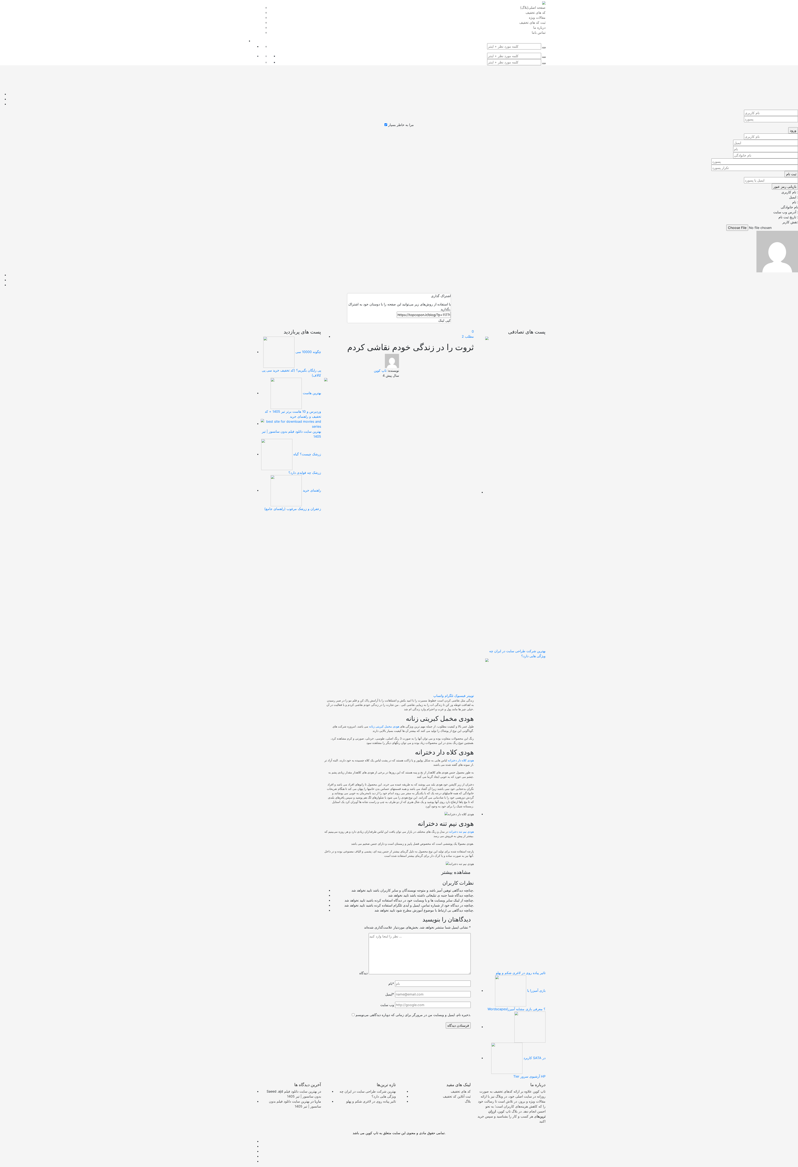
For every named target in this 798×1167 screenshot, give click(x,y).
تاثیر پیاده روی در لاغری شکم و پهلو (371, 1101)
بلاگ (468, 1101)
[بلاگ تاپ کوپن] (544, 2)
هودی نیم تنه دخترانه (461, 831)
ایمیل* (389, 994)
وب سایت (387, 1005)
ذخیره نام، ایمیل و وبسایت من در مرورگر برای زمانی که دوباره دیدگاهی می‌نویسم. (413, 1015)
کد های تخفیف (461, 1091)
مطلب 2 (468, 336)
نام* (391, 984)
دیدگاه (363, 973)
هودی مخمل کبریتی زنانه (384, 726)
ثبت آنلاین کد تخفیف (457, 1096)
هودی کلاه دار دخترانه (461, 760)
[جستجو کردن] (544, 47)
